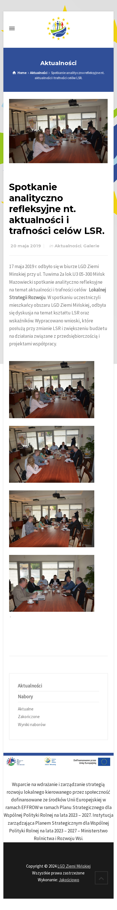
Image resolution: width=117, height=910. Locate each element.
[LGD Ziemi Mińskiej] (58, 28)
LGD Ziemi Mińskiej (74, 866)
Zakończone (29, 716)
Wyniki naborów (32, 724)
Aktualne (26, 709)
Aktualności (68, 245)
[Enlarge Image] (58, 131)
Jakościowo (69, 879)
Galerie (91, 245)
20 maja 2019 (26, 245)
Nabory (25, 696)
